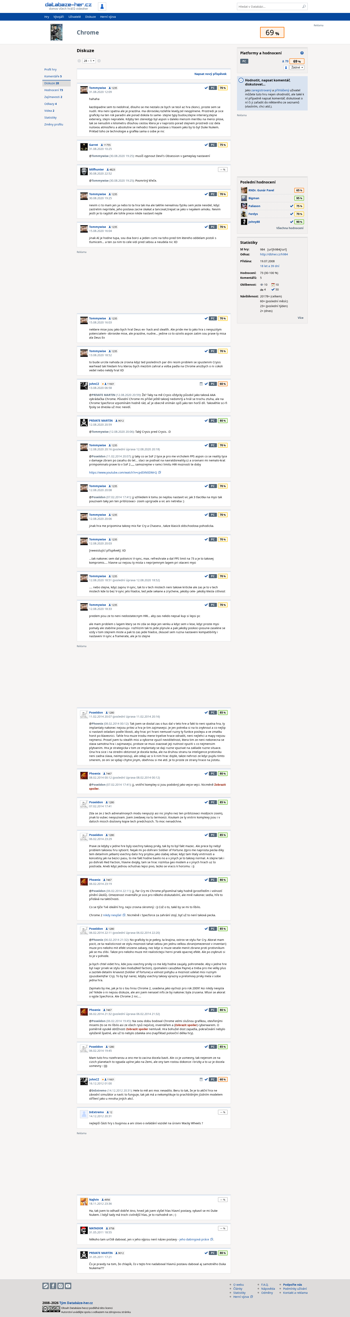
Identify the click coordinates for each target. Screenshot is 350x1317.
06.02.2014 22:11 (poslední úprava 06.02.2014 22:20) (124, 933)
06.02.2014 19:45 (100, 1051)
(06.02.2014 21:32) (110, 940)
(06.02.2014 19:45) (111, 1021)
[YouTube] (68, 1286)
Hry (46, 17)
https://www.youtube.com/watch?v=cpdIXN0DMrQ (123, 472)
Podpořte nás (292, 1284)
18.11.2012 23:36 (100, 1203)
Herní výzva (108, 17)
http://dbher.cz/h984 (274, 254)
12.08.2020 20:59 (100, 424)
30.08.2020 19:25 (100, 198)
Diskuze (90, 17)
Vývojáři (58, 17)
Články (237, 1289)
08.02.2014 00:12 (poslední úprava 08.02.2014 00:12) (124, 777)
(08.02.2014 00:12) (110, 723)
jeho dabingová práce (194, 1239)
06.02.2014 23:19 (100, 884)
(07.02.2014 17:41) (111, 497)
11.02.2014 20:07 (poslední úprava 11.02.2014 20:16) (124, 716)
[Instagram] (60, 1286)
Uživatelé (74, 17)
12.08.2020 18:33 (100, 609)
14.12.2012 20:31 (100, 1116)
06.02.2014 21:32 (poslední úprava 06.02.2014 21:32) (124, 1014)
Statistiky (50, 117)
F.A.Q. (265, 1284)
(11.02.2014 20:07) (111, 456)
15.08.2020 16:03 (100, 322)
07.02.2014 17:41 (100, 806)
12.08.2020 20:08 (100, 490)
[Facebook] (53, 1286)
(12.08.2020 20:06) (113, 432)
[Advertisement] (330, 87)
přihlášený (282, 90)
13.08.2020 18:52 (100, 355)
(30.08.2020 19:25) (113, 156)
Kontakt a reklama (295, 1293)
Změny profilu (53, 124)
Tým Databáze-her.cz (76, 1303)
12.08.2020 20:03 (100, 543)
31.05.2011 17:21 (100, 1257)
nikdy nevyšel (112, 915)
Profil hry (50, 69)
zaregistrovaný (261, 90)
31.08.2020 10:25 (100, 149)
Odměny (267, 1293)
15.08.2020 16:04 (100, 231)
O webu (238, 1284)
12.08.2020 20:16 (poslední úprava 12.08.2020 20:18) (124, 449)
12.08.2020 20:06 (100, 519)
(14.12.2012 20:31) (112, 1090)
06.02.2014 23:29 (100, 839)
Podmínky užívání (295, 1289)
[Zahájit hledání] (304, 6)
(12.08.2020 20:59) (116, 395)
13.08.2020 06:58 (100, 388)
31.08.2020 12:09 (100, 92)
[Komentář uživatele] (201, 383)
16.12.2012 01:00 (100, 1083)
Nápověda (268, 1289)
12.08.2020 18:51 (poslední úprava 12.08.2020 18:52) (124, 580)
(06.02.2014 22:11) (111, 891)
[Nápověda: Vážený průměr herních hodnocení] (302, 53)
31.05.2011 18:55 (100, 1232)
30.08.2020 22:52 (100, 173)
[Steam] (45, 1286)
